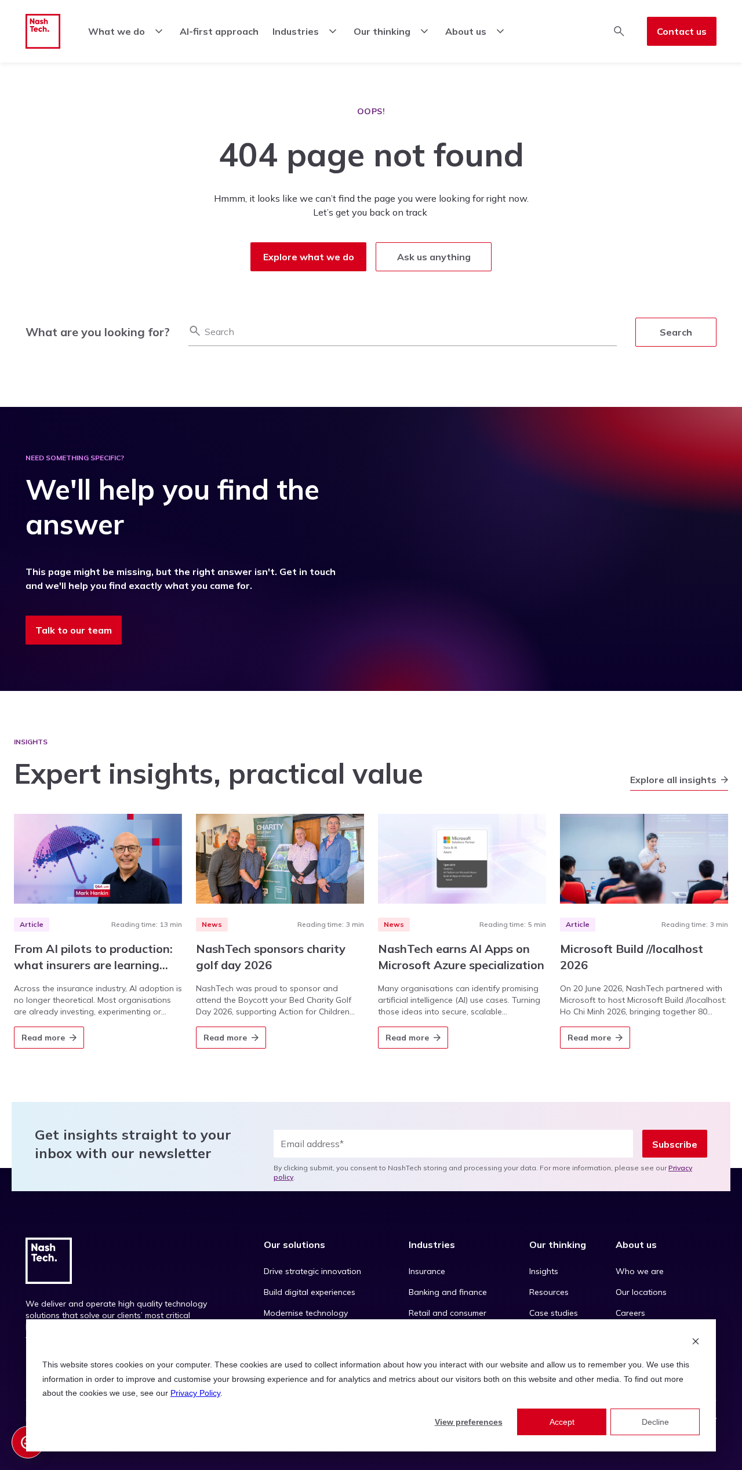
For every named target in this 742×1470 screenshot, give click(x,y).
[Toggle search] (619, 31)
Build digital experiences (309, 1292)
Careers (630, 1313)
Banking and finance (448, 1292)
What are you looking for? (98, 332)
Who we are (640, 1271)
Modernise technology (306, 1313)
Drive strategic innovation (312, 1271)
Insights (543, 1271)
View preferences (469, 1422)
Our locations (641, 1292)
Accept (562, 1422)
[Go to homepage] (43, 31)
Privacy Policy (195, 1393)
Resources (549, 1292)
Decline (655, 1422)
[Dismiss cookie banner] (696, 1343)
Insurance (427, 1271)
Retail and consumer (447, 1313)
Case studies (553, 1313)
